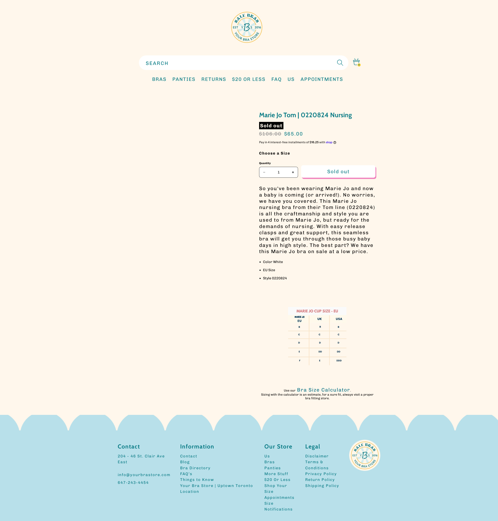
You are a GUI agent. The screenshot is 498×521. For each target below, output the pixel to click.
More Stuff (276, 473)
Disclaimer (317, 456)
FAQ (276, 79)
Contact (188, 456)
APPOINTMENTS (322, 79)
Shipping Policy (322, 485)
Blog (185, 462)
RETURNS (213, 79)
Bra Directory (195, 468)
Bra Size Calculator (323, 390)
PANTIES (184, 79)
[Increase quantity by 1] (293, 172)
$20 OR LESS (249, 79)
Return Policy (320, 479)
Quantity (265, 163)
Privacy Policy (321, 473)
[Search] (339, 62)
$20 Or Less (277, 479)
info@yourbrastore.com (144, 474)
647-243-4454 (133, 482)
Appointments (279, 497)
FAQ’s (186, 473)
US (291, 79)
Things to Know (197, 479)
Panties (272, 468)
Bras (159, 79)
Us (267, 456)
